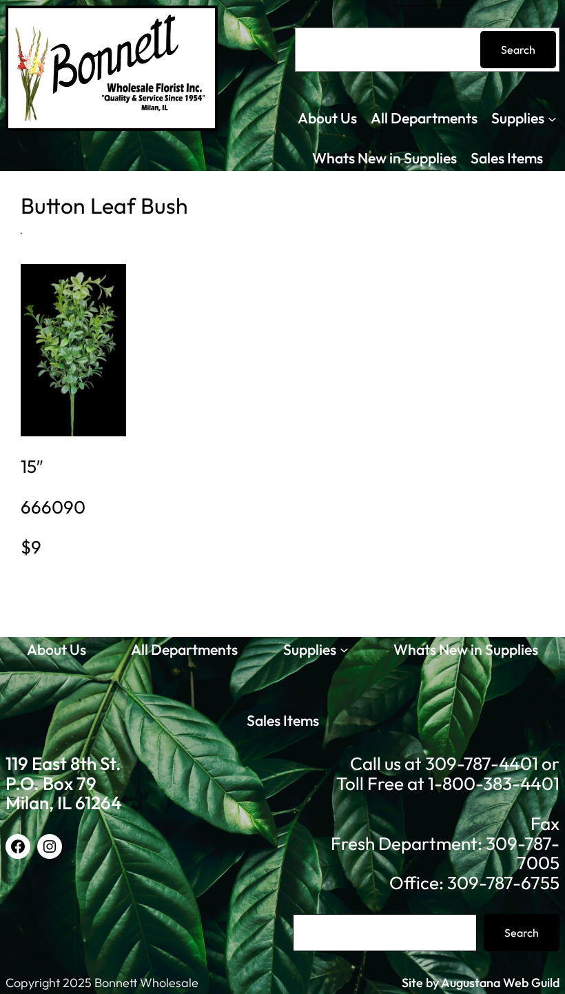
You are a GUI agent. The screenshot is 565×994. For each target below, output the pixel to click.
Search (518, 50)
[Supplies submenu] (552, 118)
